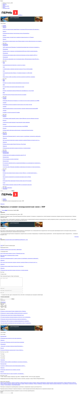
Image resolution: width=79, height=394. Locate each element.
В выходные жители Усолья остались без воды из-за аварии (14, 94)
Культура (4, 115)
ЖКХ (4, 79)
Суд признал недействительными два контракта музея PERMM (15, 126)
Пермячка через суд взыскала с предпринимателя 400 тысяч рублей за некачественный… (20, 51)
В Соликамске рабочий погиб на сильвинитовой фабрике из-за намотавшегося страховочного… (22, 162)
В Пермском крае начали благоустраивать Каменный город (12, 315)
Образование (5, 44)
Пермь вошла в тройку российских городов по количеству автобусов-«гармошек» (19, 76)
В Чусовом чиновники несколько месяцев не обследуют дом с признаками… (15, 317)
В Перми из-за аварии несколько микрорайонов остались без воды (16, 82)
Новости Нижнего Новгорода (56, 383)
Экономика (5, 188)
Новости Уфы (14, 383)
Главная (4, 25)
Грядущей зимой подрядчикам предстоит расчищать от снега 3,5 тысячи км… (15, 322)
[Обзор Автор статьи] (2, 244)
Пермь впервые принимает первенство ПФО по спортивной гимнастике (17, 184)
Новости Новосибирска (41, 382)
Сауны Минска (65, 383)
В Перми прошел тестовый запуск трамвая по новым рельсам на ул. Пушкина (18, 37)
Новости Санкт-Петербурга (5, 382)
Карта (4, 7)
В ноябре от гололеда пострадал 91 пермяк (11, 112)
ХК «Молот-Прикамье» (7, 187)
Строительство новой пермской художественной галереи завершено (16, 122)
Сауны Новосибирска (15, 384)
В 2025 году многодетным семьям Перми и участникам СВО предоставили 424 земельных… (21, 29)
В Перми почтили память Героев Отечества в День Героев (14, 144)
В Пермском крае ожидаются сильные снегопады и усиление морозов (16, 148)
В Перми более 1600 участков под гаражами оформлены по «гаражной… (14, 321)
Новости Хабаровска (29, 383)
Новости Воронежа (68, 382)
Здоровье (4, 97)
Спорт (4, 169)
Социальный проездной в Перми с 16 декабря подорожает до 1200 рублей (17, 72)
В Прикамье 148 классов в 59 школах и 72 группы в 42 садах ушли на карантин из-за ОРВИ (21, 100)
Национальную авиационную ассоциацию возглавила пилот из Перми (17, 176)
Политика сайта (6, 6)
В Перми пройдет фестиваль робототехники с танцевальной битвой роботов (18, 130)
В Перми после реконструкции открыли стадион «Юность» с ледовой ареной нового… (20, 172)
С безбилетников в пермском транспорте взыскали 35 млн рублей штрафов (18, 68)
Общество (5, 133)
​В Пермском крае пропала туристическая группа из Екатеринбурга (16, 33)
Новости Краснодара (24, 382)
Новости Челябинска (38, 383)
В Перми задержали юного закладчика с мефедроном (11, 249)
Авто (4, 63)
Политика (5, 151)
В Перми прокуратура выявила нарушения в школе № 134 (14, 155)
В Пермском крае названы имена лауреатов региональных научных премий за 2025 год (20, 55)
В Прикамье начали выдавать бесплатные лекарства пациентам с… (13, 319)
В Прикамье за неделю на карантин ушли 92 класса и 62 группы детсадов (17, 104)
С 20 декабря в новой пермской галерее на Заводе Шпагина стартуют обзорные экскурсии (21, 118)
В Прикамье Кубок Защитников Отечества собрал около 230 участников (17, 180)
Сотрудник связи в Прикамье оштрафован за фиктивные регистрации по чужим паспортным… (22, 166)
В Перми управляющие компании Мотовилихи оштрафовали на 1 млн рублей (18, 90)
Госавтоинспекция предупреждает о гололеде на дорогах (14, 65)
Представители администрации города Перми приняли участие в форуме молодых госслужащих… (22, 41)
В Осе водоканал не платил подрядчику (11, 159)
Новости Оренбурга (16, 382)
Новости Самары (21, 383)
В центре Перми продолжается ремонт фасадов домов (13, 86)
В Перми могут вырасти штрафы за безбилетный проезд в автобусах (14, 313)
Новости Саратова (7, 383)
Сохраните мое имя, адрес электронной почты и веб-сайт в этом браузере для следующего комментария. (22, 294)
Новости (4, 26)
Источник (77, 236)
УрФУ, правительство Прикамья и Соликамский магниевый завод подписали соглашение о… (21, 47)
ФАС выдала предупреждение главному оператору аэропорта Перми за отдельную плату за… (21, 140)
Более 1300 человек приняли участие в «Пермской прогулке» (12, 253)
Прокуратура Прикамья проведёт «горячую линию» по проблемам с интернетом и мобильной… (22, 136)
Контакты (5, 3)
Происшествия (6, 152)
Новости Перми (46, 383)
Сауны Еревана (8, 384)
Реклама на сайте (6, 8)
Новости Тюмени (32, 382)
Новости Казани (50, 382)
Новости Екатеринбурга (59, 382)
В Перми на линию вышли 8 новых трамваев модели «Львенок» (13, 311)
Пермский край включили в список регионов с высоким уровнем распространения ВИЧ (20, 108)
